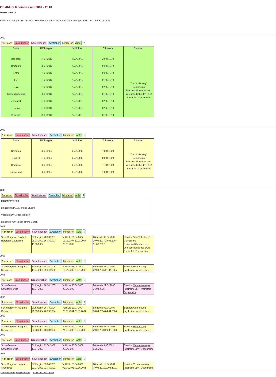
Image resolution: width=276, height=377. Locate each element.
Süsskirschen (22, 43)
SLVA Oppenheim (143, 349)
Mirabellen (67, 43)
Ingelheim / (129, 311)
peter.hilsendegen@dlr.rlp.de (15, 372)
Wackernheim (143, 311)
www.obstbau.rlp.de (43, 372)
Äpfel (78, 135)
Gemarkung (139, 307)
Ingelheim (129, 289)
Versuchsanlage (141, 285)
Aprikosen (7, 43)
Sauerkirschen (38, 43)
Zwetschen (54, 43)
